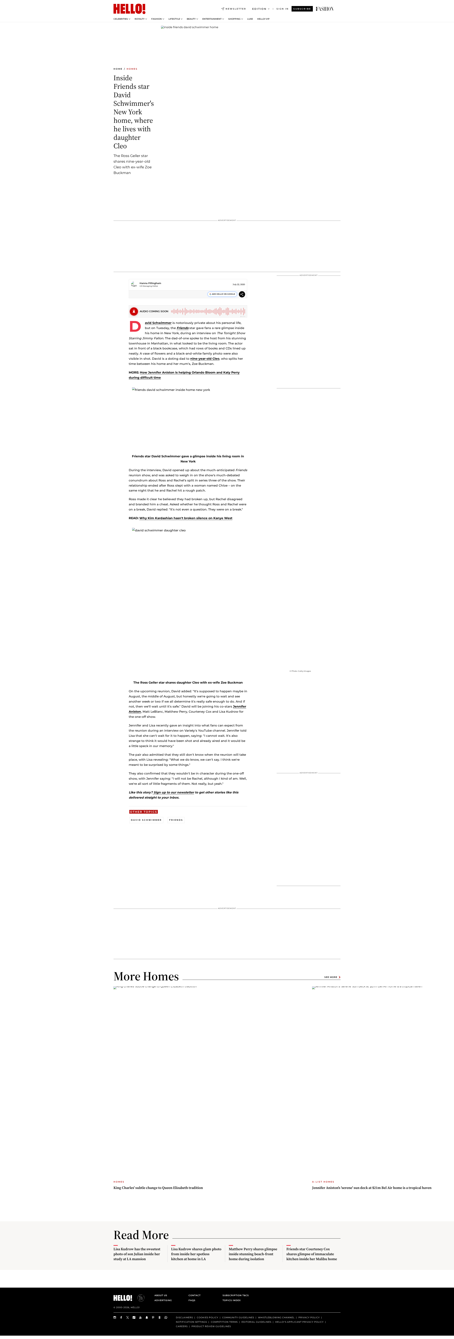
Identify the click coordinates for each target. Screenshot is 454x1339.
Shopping (234, 19)
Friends (183, 328)
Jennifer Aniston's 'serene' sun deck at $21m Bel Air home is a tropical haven (371, 1187)
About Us (160, 1295)
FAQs (192, 1300)
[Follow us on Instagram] (115, 1317)
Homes (132, 69)
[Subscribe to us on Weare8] (159, 1317)
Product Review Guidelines (211, 1326)
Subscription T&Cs (235, 1295)
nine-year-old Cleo (204, 358)
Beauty (191, 19)
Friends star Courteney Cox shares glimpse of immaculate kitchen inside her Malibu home (311, 1254)
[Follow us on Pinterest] (153, 1317)
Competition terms (224, 1322)
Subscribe (302, 8)
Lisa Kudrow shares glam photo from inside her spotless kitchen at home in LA (196, 1254)
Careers (182, 1326)
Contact (195, 1295)
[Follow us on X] (127, 1317)
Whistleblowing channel (276, 1317)
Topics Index (232, 1300)
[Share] (242, 294)
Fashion (156, 19)
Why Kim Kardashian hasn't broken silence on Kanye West (185, 518)
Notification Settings (191, 1322)
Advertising (163, 1300)
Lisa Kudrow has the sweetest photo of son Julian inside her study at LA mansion (137, 1254)
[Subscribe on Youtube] (140, 1317)
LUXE (250, 19)
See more (330, 977)
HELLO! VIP (263, 19)
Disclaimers (184, 1317)
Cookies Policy (207, 1317)
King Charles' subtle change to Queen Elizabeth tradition (158, 1187)
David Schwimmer (158, 323)
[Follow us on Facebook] (121, 1317)
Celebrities (121, 19)
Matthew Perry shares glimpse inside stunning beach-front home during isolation (253, 1254)
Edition (259, 8)
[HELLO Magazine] (129, 9)
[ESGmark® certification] (139, 1297)
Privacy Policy (309, 1317)
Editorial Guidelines (256, 1322)
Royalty (140, 19)
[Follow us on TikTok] (134, 1317)
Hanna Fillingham (150, 283)
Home (118, 69)
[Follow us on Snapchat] (146, 1317)
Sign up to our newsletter (173, 792)
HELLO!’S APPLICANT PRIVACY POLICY (299, 1322)
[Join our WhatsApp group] (166, 1317)
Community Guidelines (238, 1317)
